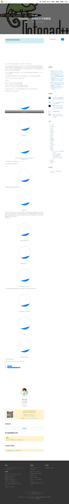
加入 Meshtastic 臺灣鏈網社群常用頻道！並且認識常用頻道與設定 (58, 99)
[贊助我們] (52, 467)
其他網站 (53, 1)
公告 (51, 127)
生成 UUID (52, 172)
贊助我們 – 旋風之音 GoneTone (10, 476)
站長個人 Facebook (33, 467)
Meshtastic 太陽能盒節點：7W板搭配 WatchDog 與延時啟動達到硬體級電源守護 (57, 76)
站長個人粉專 (32, 469)
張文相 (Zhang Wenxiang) (37, 493)
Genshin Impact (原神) (56, 153)
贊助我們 (61, 1)
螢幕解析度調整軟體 (56, 111)
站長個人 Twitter (33, 475)
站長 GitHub (32, 481)
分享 (51, 129)
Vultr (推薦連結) (37, 498)
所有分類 (44, 1)
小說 (51, 134)
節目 (51, 147)
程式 (51, 146)
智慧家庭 (52, 139)
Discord (66, 1)
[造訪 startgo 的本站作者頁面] (26, 21)
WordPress (52, 126)
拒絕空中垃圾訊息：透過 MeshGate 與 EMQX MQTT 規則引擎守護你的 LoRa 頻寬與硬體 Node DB (57, 84)
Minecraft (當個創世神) (56, 155)
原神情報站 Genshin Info (9, 478)
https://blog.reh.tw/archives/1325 (31, 418)
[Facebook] (45, 467)
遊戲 (51, 149)
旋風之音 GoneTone (35, 492)
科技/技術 (52, 144)
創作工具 (52, 131)
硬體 (51, 143)
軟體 (51, 148)
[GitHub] (51, 467)
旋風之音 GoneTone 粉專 (34, 471)
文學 (51, 136)
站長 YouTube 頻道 (33, 477)
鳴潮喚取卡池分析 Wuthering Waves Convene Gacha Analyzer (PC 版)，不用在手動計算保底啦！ (57, 72)
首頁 (40, 1)
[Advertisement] (24, 53)
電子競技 (52, 161)
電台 (51, 160)
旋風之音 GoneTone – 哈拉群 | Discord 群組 (13, 474)
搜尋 (62, 39)
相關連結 (57, 1)
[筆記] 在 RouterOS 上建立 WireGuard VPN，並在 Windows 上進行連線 (58, 115)
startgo (30, 21)
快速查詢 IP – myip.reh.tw (9, 487)
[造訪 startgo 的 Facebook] (24, 406)
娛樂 (51, 133)
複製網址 (25, 428)
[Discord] (49, 467)
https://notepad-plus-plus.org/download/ (16, 78)
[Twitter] (47, 467)
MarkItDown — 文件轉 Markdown (56, 171)
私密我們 (13, 450)
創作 (51, 130)
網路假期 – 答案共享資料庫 (10, 479)
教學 (51, 135)
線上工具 (48, 1)
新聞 (51, 138)
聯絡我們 (45, 497)
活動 (51, 142)
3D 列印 (52, 125)
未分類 (52, 140)
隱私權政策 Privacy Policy (22, 497)
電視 (51, 162)
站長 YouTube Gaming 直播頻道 (36, 479)
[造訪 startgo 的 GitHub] (26, 406)
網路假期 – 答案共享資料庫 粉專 (36, 473)
